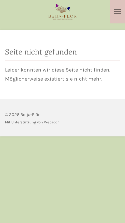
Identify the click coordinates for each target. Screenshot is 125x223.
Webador (51, 122)
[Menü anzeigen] (117, 11)
